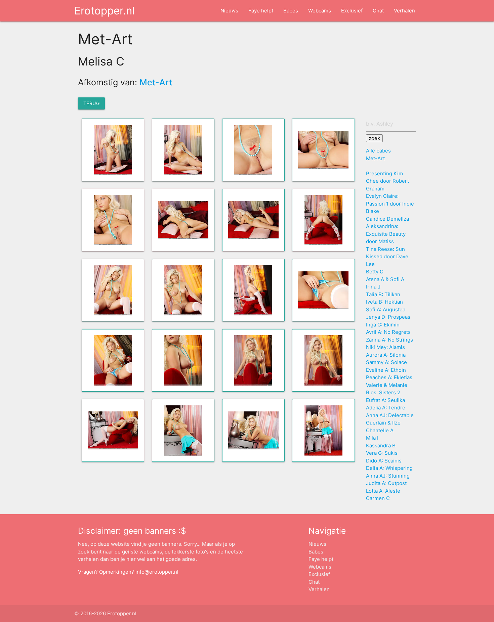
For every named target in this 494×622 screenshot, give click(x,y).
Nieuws (229, 10)
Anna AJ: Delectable (390, 415)
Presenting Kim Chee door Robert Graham (387, 181)
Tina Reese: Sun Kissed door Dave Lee (387, 256)
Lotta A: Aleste (383, 491)
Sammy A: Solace (386, 362)
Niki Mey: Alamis (385, 347)
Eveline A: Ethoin (386, 370)
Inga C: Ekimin (383, 324)
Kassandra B (381, 445)
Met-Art (155, 82)
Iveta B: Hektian (384, 302)
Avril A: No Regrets (388, 332)
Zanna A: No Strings (389, 340)
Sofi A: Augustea (385, 309)
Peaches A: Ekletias (389, 377)
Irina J (373, 286)
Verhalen (404, 10)
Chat (378, 10)
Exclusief (352, 10)
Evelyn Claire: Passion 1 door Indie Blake (390, 203)
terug (91, 103)
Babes (290, 10)
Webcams (319, 10)
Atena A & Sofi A (385, 279)
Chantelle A (380, 430)
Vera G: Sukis (382, 453)
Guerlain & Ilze (383, 422)
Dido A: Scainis (384, 460)
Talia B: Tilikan (383, 294)
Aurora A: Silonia (386, 355)
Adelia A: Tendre (385, 407)
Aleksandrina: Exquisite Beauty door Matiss (386, 234)
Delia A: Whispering (389, 468)
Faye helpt (260, 10)
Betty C (374, 271)
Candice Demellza (387, 219)
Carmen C (378, 498)
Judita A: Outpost (386, 483)
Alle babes (378, 150)
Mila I (372, 438)
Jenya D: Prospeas (388, 317)
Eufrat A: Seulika (385, 400)
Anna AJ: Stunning (388, 476)
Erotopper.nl (104, 10)
